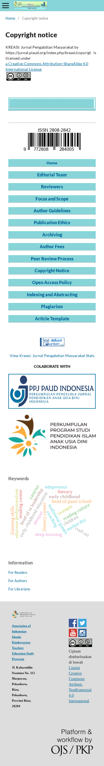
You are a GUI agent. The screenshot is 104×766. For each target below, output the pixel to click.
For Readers (17, 572)
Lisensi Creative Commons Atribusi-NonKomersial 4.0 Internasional (80, 684)
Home (10, 18)
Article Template (52, 318)
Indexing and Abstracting (52, 294)
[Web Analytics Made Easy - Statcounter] (52, 344)
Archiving (52, 234)
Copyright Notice (52, 270)
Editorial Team (52, 174)
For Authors (17, 581)
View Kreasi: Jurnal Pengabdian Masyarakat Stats (52, 355)
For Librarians (19, 589)
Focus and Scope (52, 198)
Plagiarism (52, 306)
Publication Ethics (52, 222)
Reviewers (52, 186)
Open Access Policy (52, 282)
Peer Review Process (52, 258)
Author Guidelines (52, 210)
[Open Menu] (5, 5)
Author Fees (52, 246)
